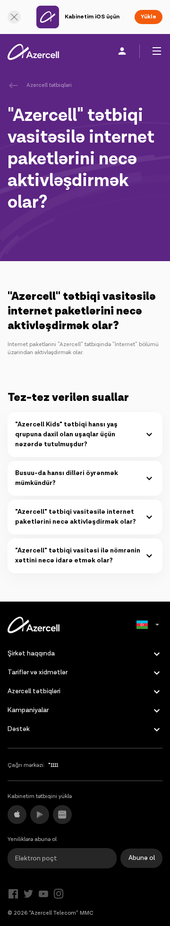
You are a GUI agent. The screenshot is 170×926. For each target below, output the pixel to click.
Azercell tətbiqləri (49, 85)
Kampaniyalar (28, 710)
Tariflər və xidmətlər (38, 672)
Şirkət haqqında (31, 653)
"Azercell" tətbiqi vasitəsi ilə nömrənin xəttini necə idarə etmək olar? (77, 555)
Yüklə (148, 16)
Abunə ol (141, 858)
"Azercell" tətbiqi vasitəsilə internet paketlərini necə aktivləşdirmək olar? (75, 517)
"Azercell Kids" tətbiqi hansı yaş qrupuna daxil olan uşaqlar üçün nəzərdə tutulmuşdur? (66, 434)
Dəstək (19, 729)
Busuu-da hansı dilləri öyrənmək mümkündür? (66, 478)
